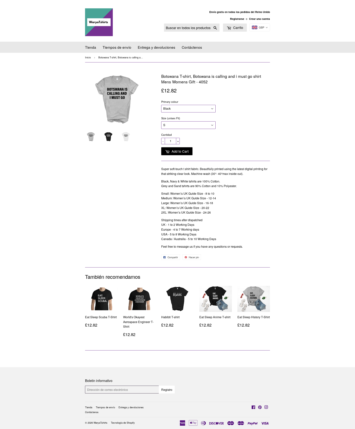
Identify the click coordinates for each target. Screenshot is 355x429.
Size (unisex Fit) (170, 118)
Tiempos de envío (117, 47)
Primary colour (169, 102)
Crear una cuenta (259, 19)
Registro (166, 390)
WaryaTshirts (100, 422)
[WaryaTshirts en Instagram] (266, 407)
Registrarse (237, 19)
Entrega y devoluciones (156, 47)
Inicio (88, 57)
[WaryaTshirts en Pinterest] (260, 407)
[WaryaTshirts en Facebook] (253, 407)
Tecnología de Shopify (123, 422)
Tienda (90, 47)
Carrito (237, 27)
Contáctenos (192, 47)
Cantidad (166, 135)
